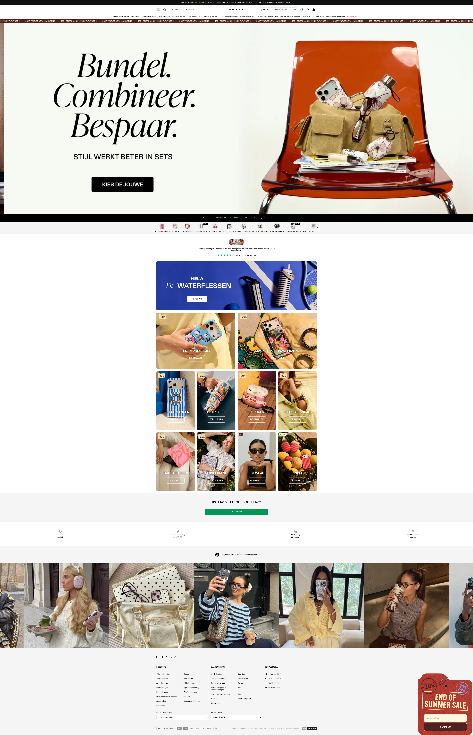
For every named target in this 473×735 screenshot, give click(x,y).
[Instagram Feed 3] (406, 605)
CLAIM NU (445, 727)
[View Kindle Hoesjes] (243, 226)
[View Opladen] (175, 226)
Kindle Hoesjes (210, 16)
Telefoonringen (148, 16)
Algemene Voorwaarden (241, 728)
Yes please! (236, 512)
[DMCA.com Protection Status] (309, 728)
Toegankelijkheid (244, 699)
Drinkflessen (164, 16)
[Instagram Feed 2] (321, 605)
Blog (239, 694)
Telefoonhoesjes (121, 16)
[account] (308, 10)
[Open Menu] (158, 10)
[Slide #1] (240, 209)
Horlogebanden (247, 16)
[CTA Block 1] (236, 285)
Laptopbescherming (229, 16)
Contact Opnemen (218, 678)
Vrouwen (176, 10)
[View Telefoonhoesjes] (162, 226)
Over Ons (241, 674)
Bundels (306, 16)
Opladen (135, 16)
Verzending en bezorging (220, 694)
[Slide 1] (236, 118)
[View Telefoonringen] (187, 226)
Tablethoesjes (195, 16)
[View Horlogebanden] (277, 226)
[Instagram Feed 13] (66, 605)
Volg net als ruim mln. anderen (240, 554)
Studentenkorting (218, 683)
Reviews (241, 683)
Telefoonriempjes (265, 16)
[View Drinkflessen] (201, 226)
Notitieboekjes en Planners (287, 16)
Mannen (190, 10)
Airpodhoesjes (178, 16)
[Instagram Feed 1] (236, 605)
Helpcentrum (243, 678)
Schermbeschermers (335, 16)
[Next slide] (314, 227)
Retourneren (215, 703)
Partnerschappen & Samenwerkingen (218, 689)
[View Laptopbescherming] (260, 226)
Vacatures (214, 699)
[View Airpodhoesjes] (215, 226)
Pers (239, 687)
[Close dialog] (445, 686)
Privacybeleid (256, 728)
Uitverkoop (352, 16)
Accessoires (318, 16)
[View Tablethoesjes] (229, 226)
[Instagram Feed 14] (151, 605)
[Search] (165, 10)
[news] (301, 10)
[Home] (236, 10)
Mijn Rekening (216, 674)
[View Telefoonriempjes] (293, 226)
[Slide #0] (232, 209)
